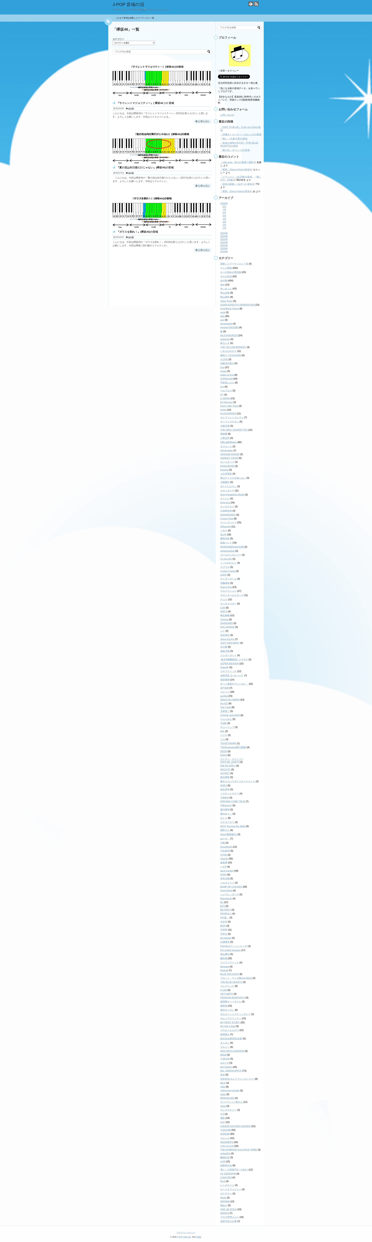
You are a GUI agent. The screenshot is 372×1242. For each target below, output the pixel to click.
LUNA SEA (226, 1177)
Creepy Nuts (226, 518)
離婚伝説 (225, 1157)
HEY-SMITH (226, 994)
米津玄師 (225, 1134)
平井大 (223, 934)
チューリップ (227, 727)
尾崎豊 (223, 434)
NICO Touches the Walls (232, 826)
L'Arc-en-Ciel (227, 1146)
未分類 (131, 108)
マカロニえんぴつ (229, 1030)
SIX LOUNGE (227, 627)
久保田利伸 (226, 511)
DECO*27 (225, 769)
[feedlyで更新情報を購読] (250, 3)
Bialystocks (226, 898)
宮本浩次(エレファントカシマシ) (237, 1079)
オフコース (226, 446)
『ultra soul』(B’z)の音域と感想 (236, 162)
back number (227, 871)
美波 (222, 1075)
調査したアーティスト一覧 (234, 264)
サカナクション (228, 591)
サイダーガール (228, 579)
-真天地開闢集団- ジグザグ (234, 659)
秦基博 (223, 862)
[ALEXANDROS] (229, 335)
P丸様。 (224, 917)
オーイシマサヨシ (229, 421)
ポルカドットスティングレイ (235, 1014)
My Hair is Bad (227, 1026)
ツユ (222, 739)
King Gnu (225, 502)
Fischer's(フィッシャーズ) (233, 946)
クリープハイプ (228, 522)
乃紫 (222, 843)
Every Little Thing (229, 406)
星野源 (223, 1006)
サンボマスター (228, 603)
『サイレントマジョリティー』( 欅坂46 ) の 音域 (145, 103)
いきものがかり (228, 351)
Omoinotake (226, 450)
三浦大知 (225, 1059)
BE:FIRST (225, 910)
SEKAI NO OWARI (230, 699)
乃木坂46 (225, 851)
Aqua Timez (226, 301)
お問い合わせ (227, 115)
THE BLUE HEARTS (231, 982)
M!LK (223, 1083)
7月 (224, 209)
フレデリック (227, 986)
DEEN (223, 751)
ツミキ (223, 735)
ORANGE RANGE (229, 454)
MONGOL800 (227, 1098)
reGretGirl (225, 1153)
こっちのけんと (228, 563)
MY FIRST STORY (230, 1022)
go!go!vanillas (227, 551)
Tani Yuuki (225, 707)
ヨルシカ (225, 1138)
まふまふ (225, 1043)
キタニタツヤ (227, 490)
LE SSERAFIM (228, 1173)
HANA (223, 874)
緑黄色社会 (226, 1165)
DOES (223, 785)
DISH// (223, 755)
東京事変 (225, 777)
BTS (222, 906)
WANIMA (225, 1201)
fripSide (224, 970)
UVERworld (226, 378)
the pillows (225, 938)
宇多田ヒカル (227, 382)
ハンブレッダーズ (229, 894)
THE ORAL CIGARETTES (234, 430)
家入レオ (225, 343)
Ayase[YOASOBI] (229, 327)
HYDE (223, 855)
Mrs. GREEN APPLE (231, 1071)
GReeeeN (225, 526)
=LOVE (224, 359)
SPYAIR (224, 688)
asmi (222, 312)
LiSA (222, 1161)
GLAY (223, 534)
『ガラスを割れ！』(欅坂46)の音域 (137, 231)
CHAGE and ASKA (230, 715)
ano (222, 320)
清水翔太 (225, 635)
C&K (222, 607)
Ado (222, 316)
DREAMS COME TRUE (232, 801)
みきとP (224, 1063)
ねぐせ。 (225, 838)
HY (222, 394)
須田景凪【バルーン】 (232, 675)
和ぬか (223, 1205)
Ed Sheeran (226, 402)
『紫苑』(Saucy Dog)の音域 (235, 169)
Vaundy (224, 858)
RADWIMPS (226, 1142)
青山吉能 (225, 293)
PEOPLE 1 (226, 913)
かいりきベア (227, 462)
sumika (224, 696)
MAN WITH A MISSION (232, 1051)
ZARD (223, 575)
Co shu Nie (226, 559)
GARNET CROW (229, 458)
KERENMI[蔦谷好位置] (232, 547)
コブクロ (225, 567)
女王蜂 (223, 647)
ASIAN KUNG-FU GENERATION (237, 305)
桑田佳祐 (225, 538)
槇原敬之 (225, 1034)
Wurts (223, 1197)
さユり (223, 599)
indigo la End (227, 375)
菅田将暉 (225, 679)
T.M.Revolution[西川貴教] (233, 747)
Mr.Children (226, 1067)
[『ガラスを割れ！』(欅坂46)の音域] (162, 228)
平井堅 (223, 930)
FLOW (223, 990)
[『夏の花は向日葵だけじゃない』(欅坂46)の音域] (162, 163)
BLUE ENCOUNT (229, 974)
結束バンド (226, 542)
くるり (223, 530)
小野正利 (225, 438)
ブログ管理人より (229, 1217)
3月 (224, 222)
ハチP (223, 867)
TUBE (223, 723)
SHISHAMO (226, 623)
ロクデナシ (226, 1193)
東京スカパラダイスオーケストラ (237, 781)
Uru (222, 386)
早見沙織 (225, 878)
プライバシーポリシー (186, 1233)
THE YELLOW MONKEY (233, 347)
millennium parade (229, 1090)
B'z (221, 902)
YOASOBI (225, 1130)
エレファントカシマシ (232, 417)
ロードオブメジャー (230, 1189)
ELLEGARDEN (228, 413)
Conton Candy (227, 571)
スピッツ (225, 692)
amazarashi (226, 323)
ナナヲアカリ (227, 822)
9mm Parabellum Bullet (232, 494)
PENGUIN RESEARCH (232, 997)
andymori (225, 339)
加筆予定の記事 (228, 1221)
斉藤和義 (225, 583)
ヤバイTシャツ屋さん (231, 1102)
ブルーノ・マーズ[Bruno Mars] (236, 978)
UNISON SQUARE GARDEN (235, 1126)
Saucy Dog (226, 587)
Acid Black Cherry (229, 308)
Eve (222, 367)
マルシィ (225, 1047)
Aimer (223, 410)
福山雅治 (225, 954)
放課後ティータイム (230, 1001)
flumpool (224, 966)
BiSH (223, 926)
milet (222, 1087)
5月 (224, 215)
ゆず (222, 1122)
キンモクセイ (227, 506)
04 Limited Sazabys (230, 950)
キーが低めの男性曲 (230, 272)
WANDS (224, 1213)
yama (223, 1106)
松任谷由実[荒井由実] (231, 1038)
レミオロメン (227, 1185)
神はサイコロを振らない (233, 478)
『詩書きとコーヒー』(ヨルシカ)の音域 (240, 134)
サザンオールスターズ (232, 595)
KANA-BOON (227, 466)
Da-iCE (224, 703)
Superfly (224, 667)
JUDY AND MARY (229, 643)
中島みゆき (226, 805)
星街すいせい (227, 1010)
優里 (222, 1118)
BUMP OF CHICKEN (231, 887)
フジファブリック (229, 962)
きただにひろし (228, 486)
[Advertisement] (162, 278)
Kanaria (224, 470)
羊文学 (223, 922)
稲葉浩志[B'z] (227, 363)
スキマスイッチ (228, 671)
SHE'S (223, 611)
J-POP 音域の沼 (128, 4)
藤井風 (223, 958)
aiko (222, 284)
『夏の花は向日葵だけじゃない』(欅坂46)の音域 (145, 167)
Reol (222, 1181)
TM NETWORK (228, 743)
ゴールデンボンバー (230, 555)
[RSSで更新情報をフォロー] (256, 3)
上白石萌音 (226, 474)
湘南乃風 (225, 651)
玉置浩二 (225, 711)
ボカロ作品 (226, 276)
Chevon (224, 619)
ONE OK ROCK (228, 1209)
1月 (224, 228)
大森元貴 (225, 426)
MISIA (223, 1055)
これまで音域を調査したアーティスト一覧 (136, 18)
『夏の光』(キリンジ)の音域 (235, 150)
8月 (224, 206)
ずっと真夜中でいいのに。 (234, 684)
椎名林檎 (225, 615)
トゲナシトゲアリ (229, 793)
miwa (223, 1094)
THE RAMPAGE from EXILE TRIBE (238, 1150)
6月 (224, 212)
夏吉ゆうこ (226, 814)
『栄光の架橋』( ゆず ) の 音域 (236, 184)
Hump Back (226, 890)
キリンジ (225, 498)
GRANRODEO (228, 515)
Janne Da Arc (227, 639)
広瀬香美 (225, 942)
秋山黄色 (225, 297)
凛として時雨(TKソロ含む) (234, 1169)
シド (222, 631)
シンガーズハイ (228, 655)
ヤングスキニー (228, 1110)
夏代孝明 (225, 809)
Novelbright (226, 847)
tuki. (222, 731)
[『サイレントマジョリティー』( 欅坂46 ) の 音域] (162, 99)
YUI (222, 1114)
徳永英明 (225, 789)
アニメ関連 (226, 268)
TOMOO (224, 797)
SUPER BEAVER (229, 663)
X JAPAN (225, 398)
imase (223, 371)
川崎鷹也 (225, 482)
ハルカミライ (227, 883)
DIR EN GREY (228, 766)
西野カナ (225, 830)
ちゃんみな (226, 719)
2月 (224, 225)
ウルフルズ (226, 390)
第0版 (198, 1237)
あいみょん (226, 288)
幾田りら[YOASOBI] (230, 355)
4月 (224, 219)
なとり (223, 818)
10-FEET (225, 773)
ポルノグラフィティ (230, 1018)
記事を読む (204, 121)
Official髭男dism (228, 442)
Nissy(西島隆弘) (228, 834)
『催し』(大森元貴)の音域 (233, 138)
